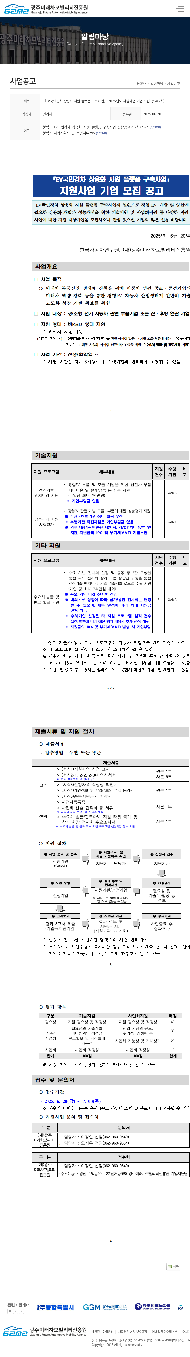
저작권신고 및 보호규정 (132, 1331)
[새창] (40, 1305)
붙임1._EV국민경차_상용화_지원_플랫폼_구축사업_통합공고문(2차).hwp (96, 126)
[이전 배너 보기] (15, 1311)
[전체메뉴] (180, 9)
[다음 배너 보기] (21, 1311)
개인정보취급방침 (102, 1331)
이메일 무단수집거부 (164, 1331)
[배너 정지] (9, 1311)
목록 (176, 1266)
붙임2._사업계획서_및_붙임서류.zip (69, 132)
